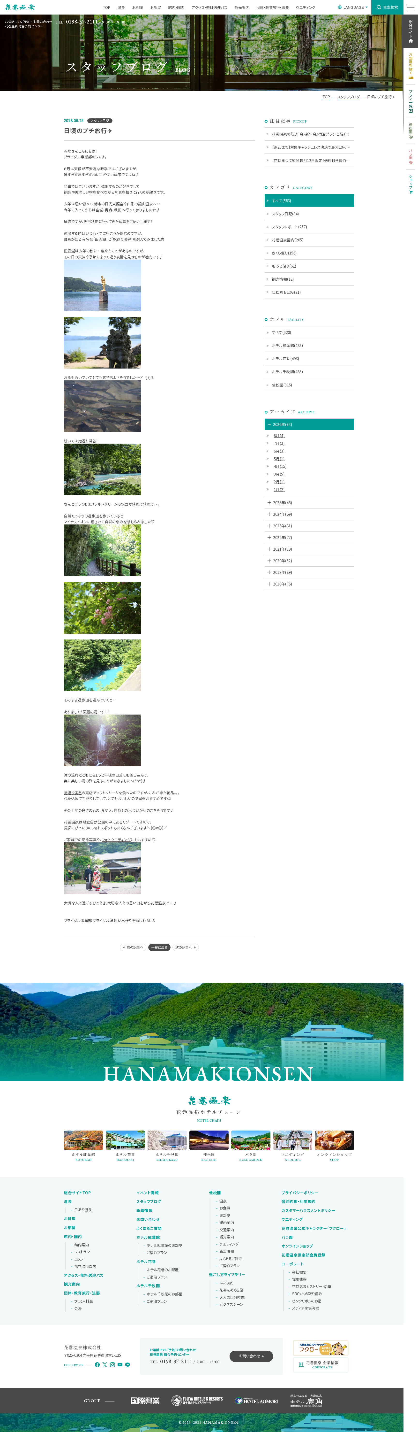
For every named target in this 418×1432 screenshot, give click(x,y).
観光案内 (242, 7)
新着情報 (144, 1210)
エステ (79, 1259)
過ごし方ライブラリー (227, 1274)
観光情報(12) (283, 279)
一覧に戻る (159, 947)
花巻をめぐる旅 (231, 1290)
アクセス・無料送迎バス (209, 7)
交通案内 (226, 1229)
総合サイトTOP (77, 1192)
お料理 (137, 7)
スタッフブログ (148, 1201)
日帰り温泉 (83, 1209)
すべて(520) (281, 332)
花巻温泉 (71, 821)
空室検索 (390, 7)
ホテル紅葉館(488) (287, 345)
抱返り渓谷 (122, 239)
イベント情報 (147, 1192)
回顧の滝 (90, 711)
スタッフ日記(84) (285, 213)
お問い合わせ (148, 1219)
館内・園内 (176, 7)
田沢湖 (100, 239)
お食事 (224, 1208)
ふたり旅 (226, 1282)
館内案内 (81, 1244)
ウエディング (305, 7)
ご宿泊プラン (157, 1252)
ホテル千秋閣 (148, 1285)
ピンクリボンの (306, 1301)
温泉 (121, 7)
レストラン (82, 1251)
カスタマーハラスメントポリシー (309, 1210)
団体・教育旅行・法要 (272, 7)
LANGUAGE (353, 7)
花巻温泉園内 (85, 1266)
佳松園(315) (282, 384)
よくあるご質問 (149, 1228)
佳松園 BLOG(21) (286, 292)
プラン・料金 (83, 1301)
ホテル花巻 (146, 1261)
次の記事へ (183, 947)
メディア (305, 1308)
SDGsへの (307, 1293)
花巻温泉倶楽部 (304, 1255)
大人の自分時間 (232, 1297)
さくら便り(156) (284, 252)
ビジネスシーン (231, 1304)
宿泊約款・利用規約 (299, 1201)
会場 (78, 1308)
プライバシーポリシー (300, 1192)
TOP (106, 7)
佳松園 (215, 1192)
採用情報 (299, 1279)
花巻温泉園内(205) (288, 239)
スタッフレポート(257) (289, 226)
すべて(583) (281, 200)
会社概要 (299, 1272)
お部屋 (155, 7)
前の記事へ (135, 947)
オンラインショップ (297, 1246)
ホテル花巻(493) (285, 358)
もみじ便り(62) (284, 266)
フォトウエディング (116, 839)
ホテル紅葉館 (148, 1237)
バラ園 (287, 1237)
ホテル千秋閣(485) (287, 371)
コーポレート (293, 1264)
